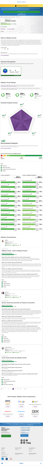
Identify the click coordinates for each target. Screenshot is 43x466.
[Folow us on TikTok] (24, 442)
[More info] (23, 103)
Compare (7, 406)
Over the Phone (31, 449)
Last (25, 388)
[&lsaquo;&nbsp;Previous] (4, 389)
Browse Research (17, 454)
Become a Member (5, 435)
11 (20, 388)
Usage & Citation (3, 452)
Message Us (24, 435)
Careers (2, 449)
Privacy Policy (3, 453)
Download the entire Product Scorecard (9, 86)
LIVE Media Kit (17, 449)
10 (17, 388)
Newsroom (2, 450)
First (1, 388)
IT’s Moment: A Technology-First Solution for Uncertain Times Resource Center (23, 423)
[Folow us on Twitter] (27, 440)
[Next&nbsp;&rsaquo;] (23, 389)
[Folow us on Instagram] (21, 442)
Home (2, 16)
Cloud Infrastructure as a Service (9, 16)
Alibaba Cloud (18, 16)
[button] (21, 463)
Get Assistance (5, 55)
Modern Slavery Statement (4, 454)
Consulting (30, 451)
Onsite (30, 450)
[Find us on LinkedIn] (21, 440)
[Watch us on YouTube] (24, 440)
